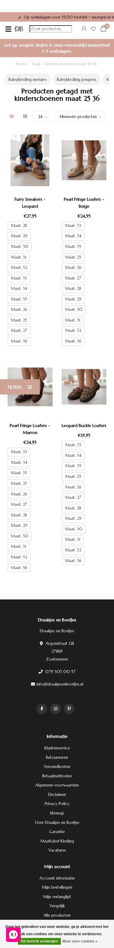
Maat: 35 (19, 299)
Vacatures (57, 850)
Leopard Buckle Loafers (84, 425)
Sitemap (57, 813)
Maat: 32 (19, 267)
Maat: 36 (19, 341)
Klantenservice (57, 748)
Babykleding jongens (76, 79)
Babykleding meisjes (28, 79)
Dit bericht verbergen (39, 941)
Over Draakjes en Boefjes (57, 822)
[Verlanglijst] (93, 29)
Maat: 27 (19, 330)
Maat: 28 (19, 225)
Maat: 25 (19, 320)
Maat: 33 (19, 278)
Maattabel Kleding (57, 841)
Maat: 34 (19, 288)
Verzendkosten (57, 766)
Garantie (57, 831)
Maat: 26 (19, 309)
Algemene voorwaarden (57, 785)
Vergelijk (57, 905)
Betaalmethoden (57, 776)
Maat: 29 (19, 235)
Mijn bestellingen (57, 887)
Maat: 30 (19, 246)
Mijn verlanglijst (57, 896)
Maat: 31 (18, 257)
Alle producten (57, 915)
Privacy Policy (57, 803)
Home (21, 64)
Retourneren (57, 757)
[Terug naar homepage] (18, 28)
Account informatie (57, 878)
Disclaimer (57, 794)
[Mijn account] (83, 29)
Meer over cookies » (80, 941)
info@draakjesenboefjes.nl (59, 684)
